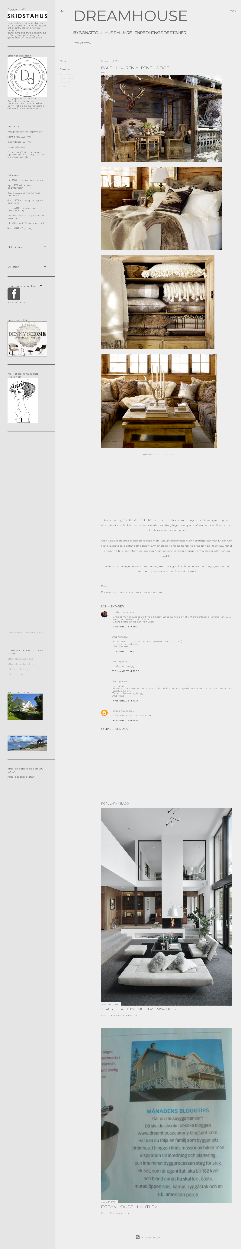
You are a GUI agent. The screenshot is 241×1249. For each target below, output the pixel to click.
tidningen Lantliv (18, 669)
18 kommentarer (119, 1213)
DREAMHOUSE (130, 16)
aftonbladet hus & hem (22, 664)
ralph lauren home (164, 454)
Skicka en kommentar (115, 728)
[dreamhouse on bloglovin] (23, 422)
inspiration (67, 74)
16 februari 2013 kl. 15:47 (125, 700)
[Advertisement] (166, 766)
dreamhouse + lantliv (129, 1206)
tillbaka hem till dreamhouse (25, 632)
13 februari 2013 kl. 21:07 (125, 651)
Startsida (82, 43)
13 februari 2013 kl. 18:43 (125, 626)
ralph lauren (67, 78)
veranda (65, 82)
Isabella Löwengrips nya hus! (138, 1009)
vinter (63, 86)
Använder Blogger (151, 1237)
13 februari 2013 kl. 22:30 (125, 671)
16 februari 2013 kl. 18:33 (125, 720)
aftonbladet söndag (20, 659)
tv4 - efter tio (15, 674)
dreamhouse (120, 711)
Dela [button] (63, 61)
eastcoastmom (122, 612)
